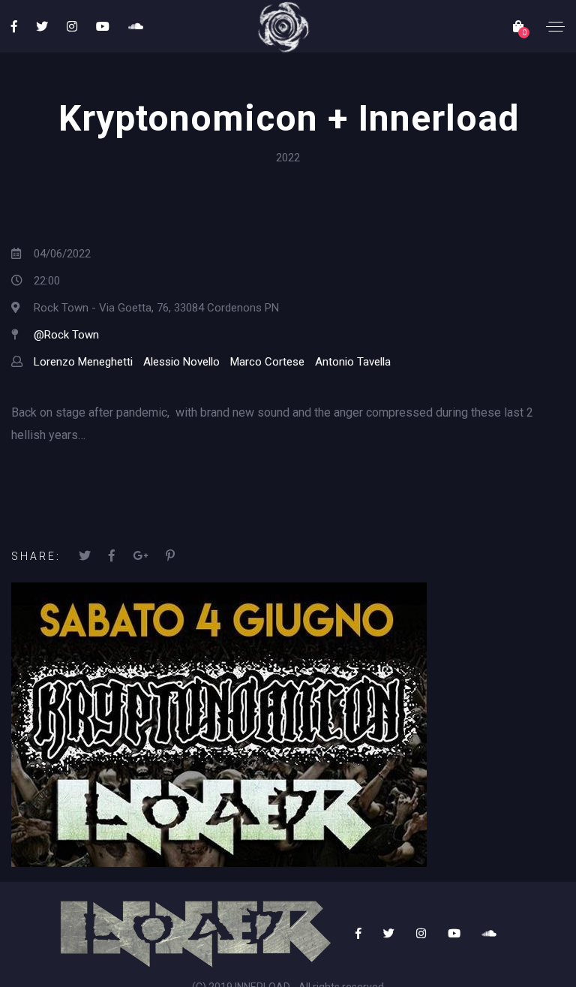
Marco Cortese (267, 362)
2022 (288, 157)
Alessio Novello (181, 362)
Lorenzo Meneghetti (83, 362)
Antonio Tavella (353, 362)
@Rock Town (66, 335)
